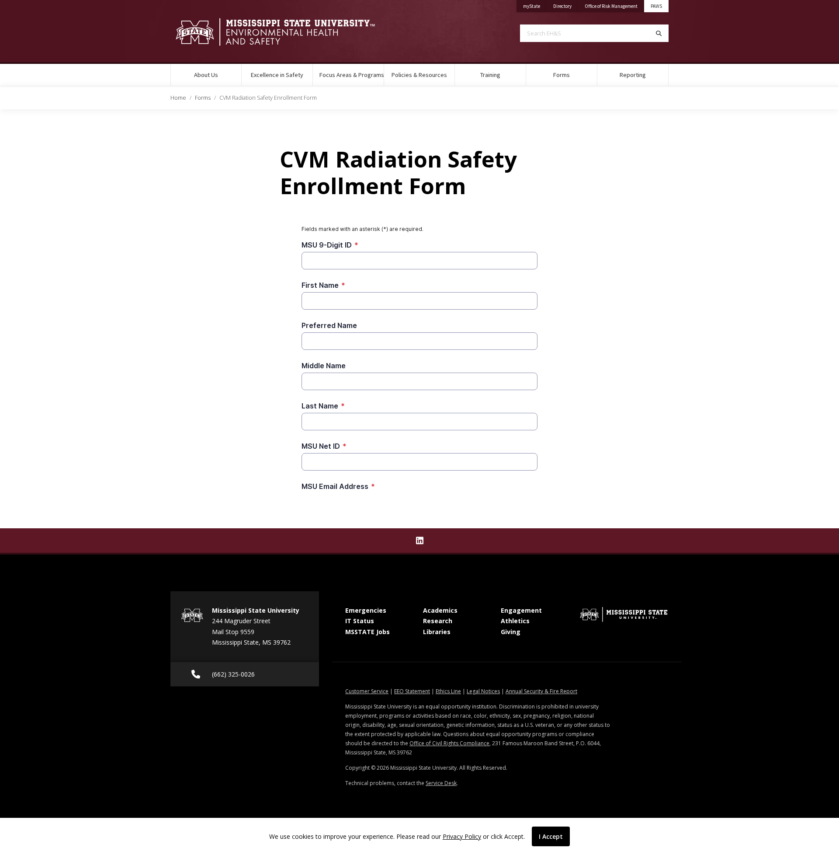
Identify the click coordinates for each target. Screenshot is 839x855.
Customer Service (366, 691)
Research (437, 621)
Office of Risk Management (614, 6)
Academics (440, 610)
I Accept (551, 836)
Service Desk (441, 783)
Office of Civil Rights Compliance (449, 743)
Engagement (521, 610)
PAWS (656, 6)
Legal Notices (483, 691)
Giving (510, 632)
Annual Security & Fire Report (541, 691)
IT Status (359, 621)
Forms (561, 75)
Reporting (633, 75)
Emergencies (365, 610)
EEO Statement (412, 691)
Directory (565, 6)
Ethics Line (448, 691)
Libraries (437, 632)
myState (535, 6)
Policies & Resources (419, 75)
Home (178, 97)
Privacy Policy (462, 836)
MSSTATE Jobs (367, 632)
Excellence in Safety (277, 75)
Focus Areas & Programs (351, 75)
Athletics (515, 621)
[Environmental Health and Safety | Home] (288, 32)
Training (490, 75)
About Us (206, 75)
